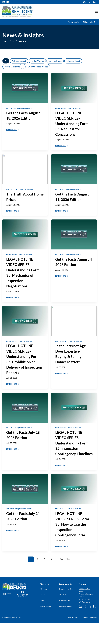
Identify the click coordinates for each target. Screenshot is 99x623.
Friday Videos (37, 61)
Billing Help (88, 22)
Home (5, 41)
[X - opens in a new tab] (89, 2)
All (6, 61)
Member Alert (73, 61)
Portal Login (73, 22)
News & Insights (12, 66)
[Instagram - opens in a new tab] (94, 2)
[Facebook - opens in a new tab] (84, 2)
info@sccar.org (84, 602)
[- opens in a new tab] (8, 594)
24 (61, 559)
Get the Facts (55, 61)
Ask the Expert (19, 61)
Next (68, 559)
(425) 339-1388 (85, 599)
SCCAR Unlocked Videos (36, 66)
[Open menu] (96, 11)
